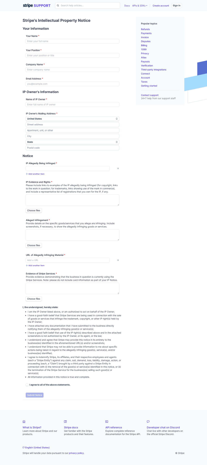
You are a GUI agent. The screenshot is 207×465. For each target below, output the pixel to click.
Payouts (145, 61)
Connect (145, 73)
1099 (144, 49)
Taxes (144, 81)
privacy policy (76, 453)
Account (145, 77)
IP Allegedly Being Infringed (41, 163)
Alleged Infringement (38, 220)
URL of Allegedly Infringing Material (45, 255)
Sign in (176, 5)
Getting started (149, 85)
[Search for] (57, 5)
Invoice (145, 37)
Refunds (145, 29)
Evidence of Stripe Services (41, 273)
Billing (144, 45)
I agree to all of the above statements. (49, 384)
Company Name (35, 64)
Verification (147, 65)
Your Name (32, 36)
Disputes (146, 41)
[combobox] (72, 124)
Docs (127, 5)
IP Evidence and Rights (39, 182)
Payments (146, 33)
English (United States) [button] (37, 447)
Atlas (144, 57)
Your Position (34, 50)
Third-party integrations (153, 69)
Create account (161, 5)
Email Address (34, 78)
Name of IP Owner (36, 99)
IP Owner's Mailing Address (41, 113)
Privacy (145, 53)
